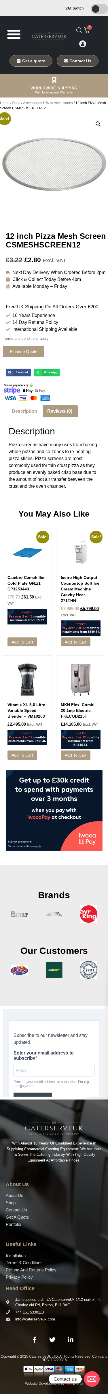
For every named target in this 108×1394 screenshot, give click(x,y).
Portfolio (13, 1224)
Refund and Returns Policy (31, 1269)
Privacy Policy (19, 1277)
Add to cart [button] (22, 642)
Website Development (42, 1384)
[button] (13, 34)
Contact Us (16, 1209)
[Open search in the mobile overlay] (79, 30)
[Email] (92, 1379)
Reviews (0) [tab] (59, 411)
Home (5, 103)
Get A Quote (17, 1217)
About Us (14, 1195)
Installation (16, 1255)
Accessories (32, 103)
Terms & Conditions (24, 1262)
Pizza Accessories (59, 103)
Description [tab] (24, 411)
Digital (74, 1384)
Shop (16, 103)
